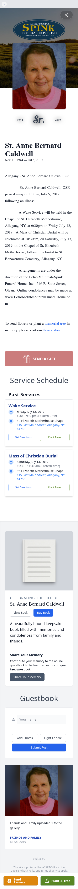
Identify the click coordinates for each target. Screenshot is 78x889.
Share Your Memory (27, 677)
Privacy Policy (27, 870)
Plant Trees (54, 437)
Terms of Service (50, 870)
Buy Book (43, 612)
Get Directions (23, 437)
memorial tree (55, 323)
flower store (52, 329)
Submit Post (39, 747)
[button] (39, 790)
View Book (20, 612)
